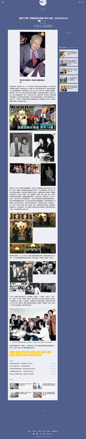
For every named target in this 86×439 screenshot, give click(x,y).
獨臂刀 (18, 352)
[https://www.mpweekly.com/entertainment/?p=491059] (41, 26)
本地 (39, 20)
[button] (48, 26)
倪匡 (49, 352)
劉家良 (12, 355)
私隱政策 (34, 431)
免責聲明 (39, 431)
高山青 (31, 355)
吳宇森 (44, 352)
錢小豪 (33, 352)
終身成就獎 (38, 355)
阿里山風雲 (19, 355)
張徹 (39, 352)
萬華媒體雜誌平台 (55, 431)
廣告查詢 (44, 431)
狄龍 (23, 352)
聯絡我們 (48, 431)
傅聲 (28, 352)
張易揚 (25, 355)
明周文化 (29, 431)
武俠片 (12, 352)
